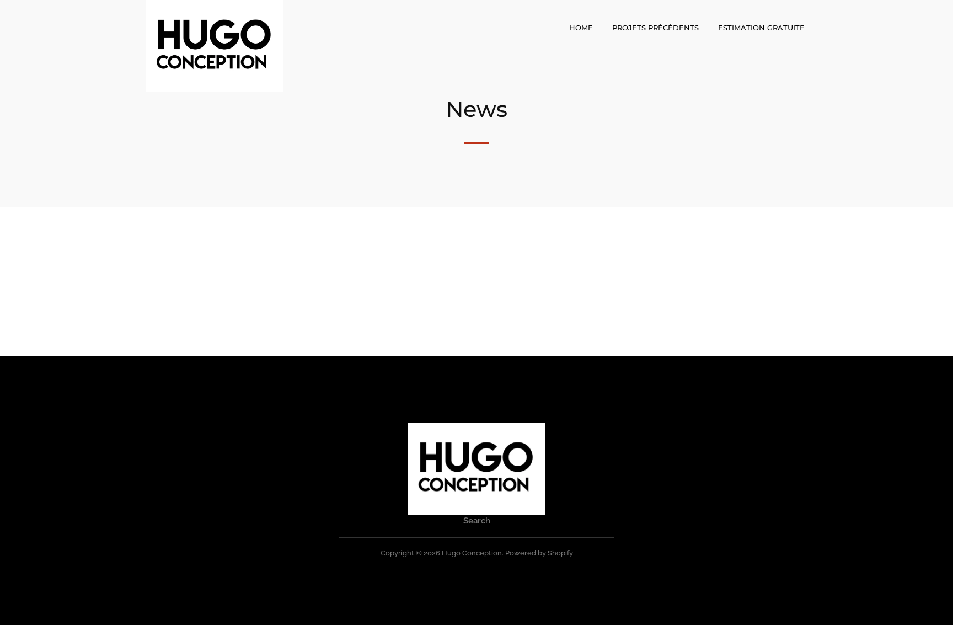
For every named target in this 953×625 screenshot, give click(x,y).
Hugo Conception (472, 553)
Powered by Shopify (539, 553)
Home (581, 27)
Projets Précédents (655, 27)
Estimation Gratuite (761, 27)
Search (476, 521)
